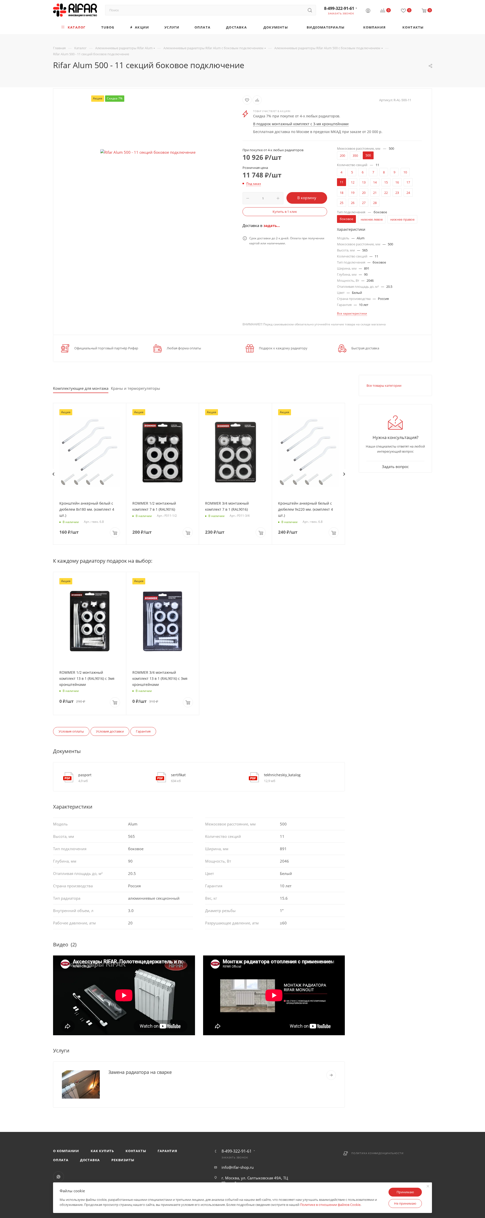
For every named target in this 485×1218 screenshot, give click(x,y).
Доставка (90, 1160)
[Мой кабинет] (368, 11)
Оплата (60, 1160)
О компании (66, 1151)
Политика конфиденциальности (377, 1153)
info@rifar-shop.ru (238, 1167)
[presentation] (53, 474)
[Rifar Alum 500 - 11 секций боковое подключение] (148, 152)
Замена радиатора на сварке (140, 1072)
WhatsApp (58, 1176)
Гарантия (143, 731)
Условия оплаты (71, 731)
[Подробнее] (331, 1075)
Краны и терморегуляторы (135, 388)
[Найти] (310, 10)
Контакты (136, 1151)
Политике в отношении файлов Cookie (330, 1204)
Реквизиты (122, 1160)
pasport (84, 774)
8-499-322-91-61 (339, 8)
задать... (271, 225)
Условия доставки (110, 731)
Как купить (102, 1151)
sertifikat (178, 774)
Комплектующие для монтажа (80, 388)
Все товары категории (384, 385)
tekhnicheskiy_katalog (282, 774)
